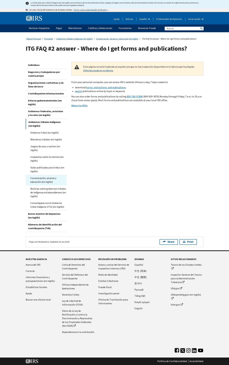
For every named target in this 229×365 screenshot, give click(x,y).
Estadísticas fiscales (36, 287)
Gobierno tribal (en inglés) (44, 132)
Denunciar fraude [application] (147, 28)
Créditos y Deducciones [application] (100, 28)
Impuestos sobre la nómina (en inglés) (47, 158)
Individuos (34, 65)
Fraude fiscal (105, 287)
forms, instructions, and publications (106, 87)
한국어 (138, 283)
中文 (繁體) (140, 277)
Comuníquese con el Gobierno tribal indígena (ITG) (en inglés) (47, 204)
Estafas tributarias (108, 281)
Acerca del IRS (33, 264)
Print (190, 242)
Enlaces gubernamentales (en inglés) (45, 102)
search (78, 91)
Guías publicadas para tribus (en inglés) (47, 169)
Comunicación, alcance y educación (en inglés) (117, 38)
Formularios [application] (125, 28)
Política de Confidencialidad (172, 361)
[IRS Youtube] (200, 349)
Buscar (201, 28)
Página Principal (33, 38)
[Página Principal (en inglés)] (34, 17)
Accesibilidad (196, 361)
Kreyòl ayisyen (142, 302)
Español (143, 19)
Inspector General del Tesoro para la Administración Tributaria (186, 278)
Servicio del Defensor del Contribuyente (75, 276)
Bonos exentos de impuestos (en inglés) (44, 215)
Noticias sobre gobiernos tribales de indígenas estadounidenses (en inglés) (48, 192)
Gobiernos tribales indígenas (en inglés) (74, 38)
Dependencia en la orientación (78, 332)
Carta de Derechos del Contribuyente (73, 266)
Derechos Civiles (70, 294)
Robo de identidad (107, 274)
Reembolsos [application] (75, 28)
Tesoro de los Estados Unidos (186, 264)
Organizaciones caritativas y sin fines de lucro (46, 84)
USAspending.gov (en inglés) (186, 294)
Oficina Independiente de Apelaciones (75, 286)
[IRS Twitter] (182, 349)
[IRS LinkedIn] (194, 349)
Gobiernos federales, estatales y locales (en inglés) (45, 113)
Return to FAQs (79, 105)
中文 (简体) (140, 271)
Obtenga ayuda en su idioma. (98, 70)
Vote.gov (175, 304)
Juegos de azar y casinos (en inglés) (45, 148)
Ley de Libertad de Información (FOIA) (72, 302)
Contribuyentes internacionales (46, 93)
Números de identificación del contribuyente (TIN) (45, 226)
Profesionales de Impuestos (169, 19)
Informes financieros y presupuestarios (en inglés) (40, 279)
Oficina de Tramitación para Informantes (113, 301)
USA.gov (175, 288)
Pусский (138, 289)
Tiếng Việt (139, 296)
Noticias (129, 19)
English (138, 308)
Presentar (48, 38)
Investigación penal (108, 293)
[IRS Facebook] (177, 349)
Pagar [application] (59, 28)
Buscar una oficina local (38, 299)
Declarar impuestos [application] (39, 28)
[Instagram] (188, 349)
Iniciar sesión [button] (194, 19)
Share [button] (170, 242)
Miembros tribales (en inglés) (46, 139)
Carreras (30, 271)
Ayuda (116, 19)
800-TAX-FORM (135, 96)
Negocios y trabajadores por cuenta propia (44, 73)
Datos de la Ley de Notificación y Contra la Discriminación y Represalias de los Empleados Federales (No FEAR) (77, 318)
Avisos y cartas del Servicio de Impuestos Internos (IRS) (113, 266)
